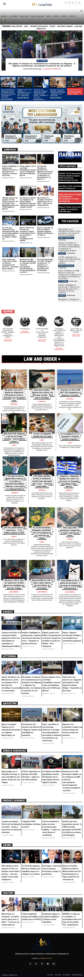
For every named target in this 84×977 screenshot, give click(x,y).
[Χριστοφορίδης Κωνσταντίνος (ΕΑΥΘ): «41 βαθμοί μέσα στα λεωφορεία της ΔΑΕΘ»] (8, 321)
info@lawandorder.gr (45, 958)
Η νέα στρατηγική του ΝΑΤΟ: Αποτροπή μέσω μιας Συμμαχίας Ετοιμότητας (42, 333)
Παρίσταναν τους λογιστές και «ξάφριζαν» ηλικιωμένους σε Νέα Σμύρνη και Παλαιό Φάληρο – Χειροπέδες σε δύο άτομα (41, 93)
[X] (80, 3)
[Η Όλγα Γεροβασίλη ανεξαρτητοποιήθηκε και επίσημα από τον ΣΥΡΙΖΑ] (31, 904)
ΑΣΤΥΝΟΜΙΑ (42, 61)
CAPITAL (53, 86)
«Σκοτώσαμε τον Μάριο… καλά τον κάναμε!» (76, 330)
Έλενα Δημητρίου (37, 98)
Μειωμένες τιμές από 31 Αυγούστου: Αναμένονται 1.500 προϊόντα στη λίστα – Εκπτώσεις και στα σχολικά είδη (57, 92)
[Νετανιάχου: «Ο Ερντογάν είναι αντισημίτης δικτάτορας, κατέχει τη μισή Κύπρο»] (52, 856)
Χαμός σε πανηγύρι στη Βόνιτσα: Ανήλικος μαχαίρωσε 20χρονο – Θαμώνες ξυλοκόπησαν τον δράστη (45, 231)
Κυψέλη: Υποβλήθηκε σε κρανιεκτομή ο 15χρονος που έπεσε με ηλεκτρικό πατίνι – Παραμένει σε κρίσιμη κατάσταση (10, 170)
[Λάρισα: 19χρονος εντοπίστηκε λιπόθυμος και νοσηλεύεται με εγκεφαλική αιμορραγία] (72, 623)
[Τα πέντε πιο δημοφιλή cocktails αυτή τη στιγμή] (42, 423)
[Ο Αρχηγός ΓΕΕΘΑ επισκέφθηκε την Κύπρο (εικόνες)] (31, 812)
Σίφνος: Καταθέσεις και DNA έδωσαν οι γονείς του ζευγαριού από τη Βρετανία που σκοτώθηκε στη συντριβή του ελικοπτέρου (8, 93)
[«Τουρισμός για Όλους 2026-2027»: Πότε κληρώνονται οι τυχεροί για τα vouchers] (70, 380)
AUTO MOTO (72, 86)
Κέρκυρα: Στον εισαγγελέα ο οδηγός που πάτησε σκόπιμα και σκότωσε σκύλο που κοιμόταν (72, 729)
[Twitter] (36, 964)
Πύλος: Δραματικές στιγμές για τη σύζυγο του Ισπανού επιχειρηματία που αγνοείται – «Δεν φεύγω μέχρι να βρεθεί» (10, 264)
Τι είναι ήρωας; (25, 329)
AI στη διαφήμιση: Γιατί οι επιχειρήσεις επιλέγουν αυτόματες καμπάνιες (70, 436)
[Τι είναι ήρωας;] (25, 321)
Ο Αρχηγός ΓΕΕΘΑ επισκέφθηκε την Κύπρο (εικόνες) (31, 824)
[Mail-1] (54, 964)
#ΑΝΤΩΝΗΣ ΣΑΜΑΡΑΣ (65, 26)
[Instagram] (69, 3)
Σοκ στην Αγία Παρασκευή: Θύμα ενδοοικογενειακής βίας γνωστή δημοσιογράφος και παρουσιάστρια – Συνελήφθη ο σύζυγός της (10, 233)
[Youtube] (48, 964)
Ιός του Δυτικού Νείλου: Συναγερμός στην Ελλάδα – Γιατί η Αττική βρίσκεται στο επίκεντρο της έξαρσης (42, 533)
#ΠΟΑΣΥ (52, 26)
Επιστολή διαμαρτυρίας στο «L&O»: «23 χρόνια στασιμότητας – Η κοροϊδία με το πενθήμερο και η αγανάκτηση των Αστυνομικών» (45, 265)
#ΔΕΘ (26, 26)
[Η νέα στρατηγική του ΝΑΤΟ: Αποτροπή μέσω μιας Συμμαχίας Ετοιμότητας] (42, 321)
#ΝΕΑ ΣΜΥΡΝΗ (17, 26)
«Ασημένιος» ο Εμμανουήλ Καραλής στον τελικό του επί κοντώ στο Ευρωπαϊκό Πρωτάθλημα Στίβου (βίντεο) (69, 481)
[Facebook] (66, 3)
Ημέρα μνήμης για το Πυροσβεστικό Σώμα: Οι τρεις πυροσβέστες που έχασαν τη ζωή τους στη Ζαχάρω (69, 232)
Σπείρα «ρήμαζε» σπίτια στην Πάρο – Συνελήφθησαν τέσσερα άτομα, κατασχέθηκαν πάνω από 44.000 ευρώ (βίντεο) (28, 170)
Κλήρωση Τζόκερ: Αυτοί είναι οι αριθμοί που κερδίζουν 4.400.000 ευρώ (69, 209)
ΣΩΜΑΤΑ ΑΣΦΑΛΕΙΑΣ (66, 238)
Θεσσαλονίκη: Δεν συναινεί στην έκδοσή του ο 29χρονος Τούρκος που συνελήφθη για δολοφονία (31, 729)
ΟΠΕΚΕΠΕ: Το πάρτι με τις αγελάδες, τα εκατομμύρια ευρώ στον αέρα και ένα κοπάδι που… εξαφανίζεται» (25, 92)
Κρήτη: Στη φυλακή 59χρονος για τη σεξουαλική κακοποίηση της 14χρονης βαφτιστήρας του (11, 729)
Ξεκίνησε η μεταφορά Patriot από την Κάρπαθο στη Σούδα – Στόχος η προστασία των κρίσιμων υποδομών (11, 826)
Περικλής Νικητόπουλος (25, 331)
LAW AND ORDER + (42, 359)
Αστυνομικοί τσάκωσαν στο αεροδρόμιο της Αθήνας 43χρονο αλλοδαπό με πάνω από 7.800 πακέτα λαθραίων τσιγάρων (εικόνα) (28, 202)
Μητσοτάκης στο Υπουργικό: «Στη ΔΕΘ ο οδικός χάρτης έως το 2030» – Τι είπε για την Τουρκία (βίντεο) (44, 201)
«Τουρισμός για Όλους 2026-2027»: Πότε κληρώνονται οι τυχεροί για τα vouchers (70, 392)
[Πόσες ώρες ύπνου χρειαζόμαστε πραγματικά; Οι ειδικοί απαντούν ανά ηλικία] (70, 517)
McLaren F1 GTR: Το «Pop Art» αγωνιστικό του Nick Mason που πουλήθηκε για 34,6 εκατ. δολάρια (74, 92)
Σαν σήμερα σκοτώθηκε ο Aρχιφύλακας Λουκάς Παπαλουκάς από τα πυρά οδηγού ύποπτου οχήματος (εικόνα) (52, 776)
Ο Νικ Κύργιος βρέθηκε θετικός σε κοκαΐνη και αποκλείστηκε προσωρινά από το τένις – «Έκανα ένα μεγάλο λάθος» (42, 481)
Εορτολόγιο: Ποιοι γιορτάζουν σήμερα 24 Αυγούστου (69, 187)
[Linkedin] (73, 3)
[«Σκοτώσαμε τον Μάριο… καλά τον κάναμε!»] (76, 321)
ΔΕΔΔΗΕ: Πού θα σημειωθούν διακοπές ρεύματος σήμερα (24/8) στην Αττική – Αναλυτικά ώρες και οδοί (69, 176)
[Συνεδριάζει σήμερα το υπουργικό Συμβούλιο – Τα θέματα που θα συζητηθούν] (52, 904)
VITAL (14, 536)
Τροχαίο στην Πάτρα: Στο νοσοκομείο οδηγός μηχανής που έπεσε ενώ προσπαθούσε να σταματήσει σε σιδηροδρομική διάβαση (69, 247)
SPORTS (15, 493)
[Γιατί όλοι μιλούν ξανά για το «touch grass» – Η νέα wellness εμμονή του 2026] (14, 517)
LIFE (14, 445)
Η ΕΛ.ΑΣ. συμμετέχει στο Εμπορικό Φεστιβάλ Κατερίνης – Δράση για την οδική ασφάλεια (69, 260)
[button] (81, 11)
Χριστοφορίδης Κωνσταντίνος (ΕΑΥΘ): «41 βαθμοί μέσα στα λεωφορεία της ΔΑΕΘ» (8, 333)
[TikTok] (76, 3)
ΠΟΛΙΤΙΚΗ (21, 86)
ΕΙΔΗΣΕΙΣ (62, 253)
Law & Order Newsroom (6, 98)
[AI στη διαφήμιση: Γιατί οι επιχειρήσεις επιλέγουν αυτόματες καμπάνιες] (70, 423)
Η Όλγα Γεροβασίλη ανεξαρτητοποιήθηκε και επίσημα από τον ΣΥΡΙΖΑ (31, 916)
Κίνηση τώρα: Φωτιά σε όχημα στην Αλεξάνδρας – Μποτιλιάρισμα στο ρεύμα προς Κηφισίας (69, 197)
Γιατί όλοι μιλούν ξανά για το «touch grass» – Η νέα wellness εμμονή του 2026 (14, 530)
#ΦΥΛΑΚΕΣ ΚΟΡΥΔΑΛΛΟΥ (39, 26)
